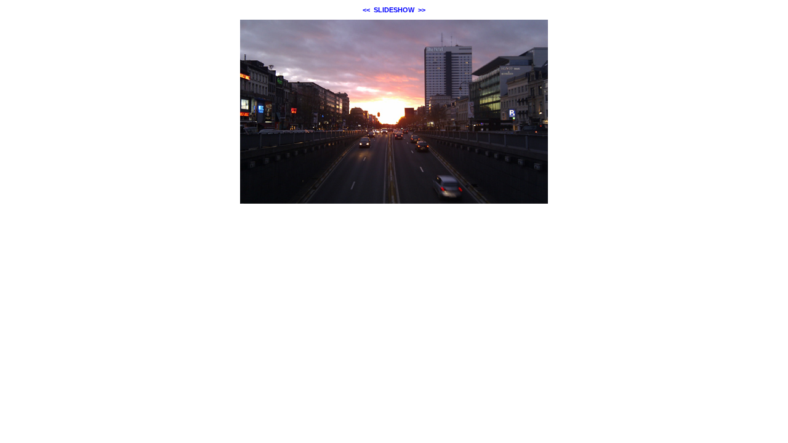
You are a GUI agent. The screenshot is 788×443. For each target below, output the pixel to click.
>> (421, 10)
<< (366, 10)
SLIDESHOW (394, 10)
